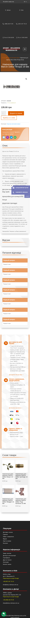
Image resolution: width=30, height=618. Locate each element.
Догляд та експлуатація (9, 555)
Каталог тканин (7, 564)
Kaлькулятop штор (22, 187)
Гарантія (5, 534)
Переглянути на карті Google (11, 578)
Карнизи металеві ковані (13, 57)
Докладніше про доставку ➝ (16, 374)
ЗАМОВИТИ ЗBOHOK (22, 192)
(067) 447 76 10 (22, 23)
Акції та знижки (7, 541)
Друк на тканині (7, 560)
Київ (22, 10)
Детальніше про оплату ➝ (15, 408)
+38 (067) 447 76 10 (8, 581)
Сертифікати (6, 557)
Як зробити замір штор (8, 1)
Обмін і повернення (8, 536)
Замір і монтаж (7, 553)
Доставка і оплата (8, 532)
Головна (4, 57)
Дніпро (9, 10)
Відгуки (5, 538)
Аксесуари (6, 562)
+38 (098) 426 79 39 (8, 600)
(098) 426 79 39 (9, 23)
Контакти (5, 543)
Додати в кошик (16, 113)
